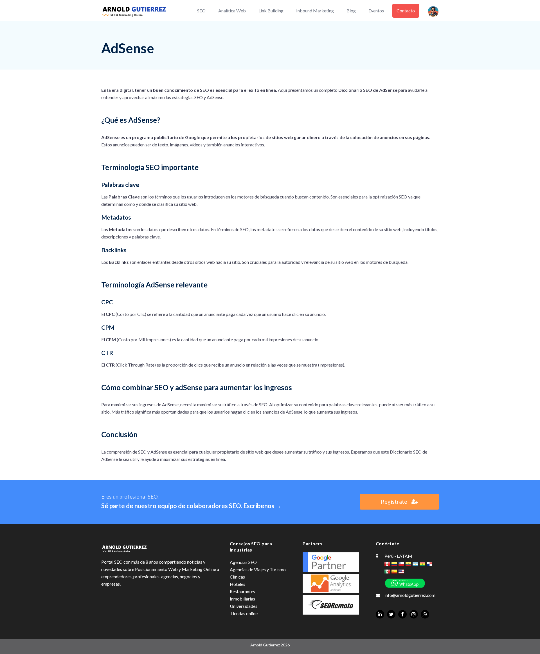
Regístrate (394, 501)
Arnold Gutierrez (265, 644)
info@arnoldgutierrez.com (409, 595)
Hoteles (237, 584)
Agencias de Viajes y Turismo (258, 569)
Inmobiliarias (242, 598)
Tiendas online (244, 613)
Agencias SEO (243, 562)
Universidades (243, 606)
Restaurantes (242, 591)
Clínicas (237, 576)
